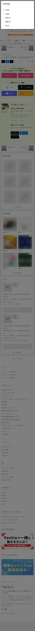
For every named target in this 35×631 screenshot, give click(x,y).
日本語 (7, 10)
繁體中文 (8, 22)
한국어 (7, 25)
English (7, 14)
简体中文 (8, 18)
